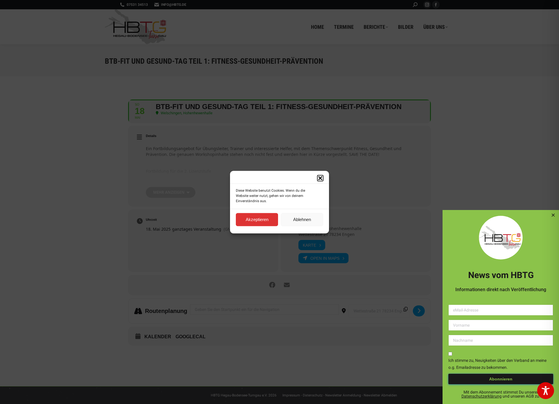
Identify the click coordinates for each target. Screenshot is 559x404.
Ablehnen (302, 219)
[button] (320, 178)
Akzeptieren (257, 219)
